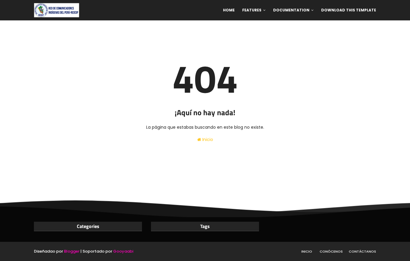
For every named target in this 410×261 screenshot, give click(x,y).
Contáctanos (362, 251)
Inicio (207, 139)
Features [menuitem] (251, 10)
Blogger (72, 251)
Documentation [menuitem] (291, 10)
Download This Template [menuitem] (348, 10)
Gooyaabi (123, 251)
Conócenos (331, 251)
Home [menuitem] (229, 10)
